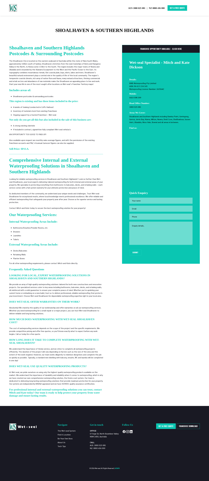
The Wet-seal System (67, 430)
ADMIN (117, 468)
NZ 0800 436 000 (157, 8)
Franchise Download (188, 426)
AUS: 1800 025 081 (98, 445)
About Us (61, 442)
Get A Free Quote (177, 8)
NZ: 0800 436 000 (97, 448)
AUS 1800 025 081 (136, 8)
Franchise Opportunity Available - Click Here (161, 48)
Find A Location (64, 434)
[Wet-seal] (23, 426)
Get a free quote (165, 426)
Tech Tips (62, 446)
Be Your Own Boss (65, 438)
